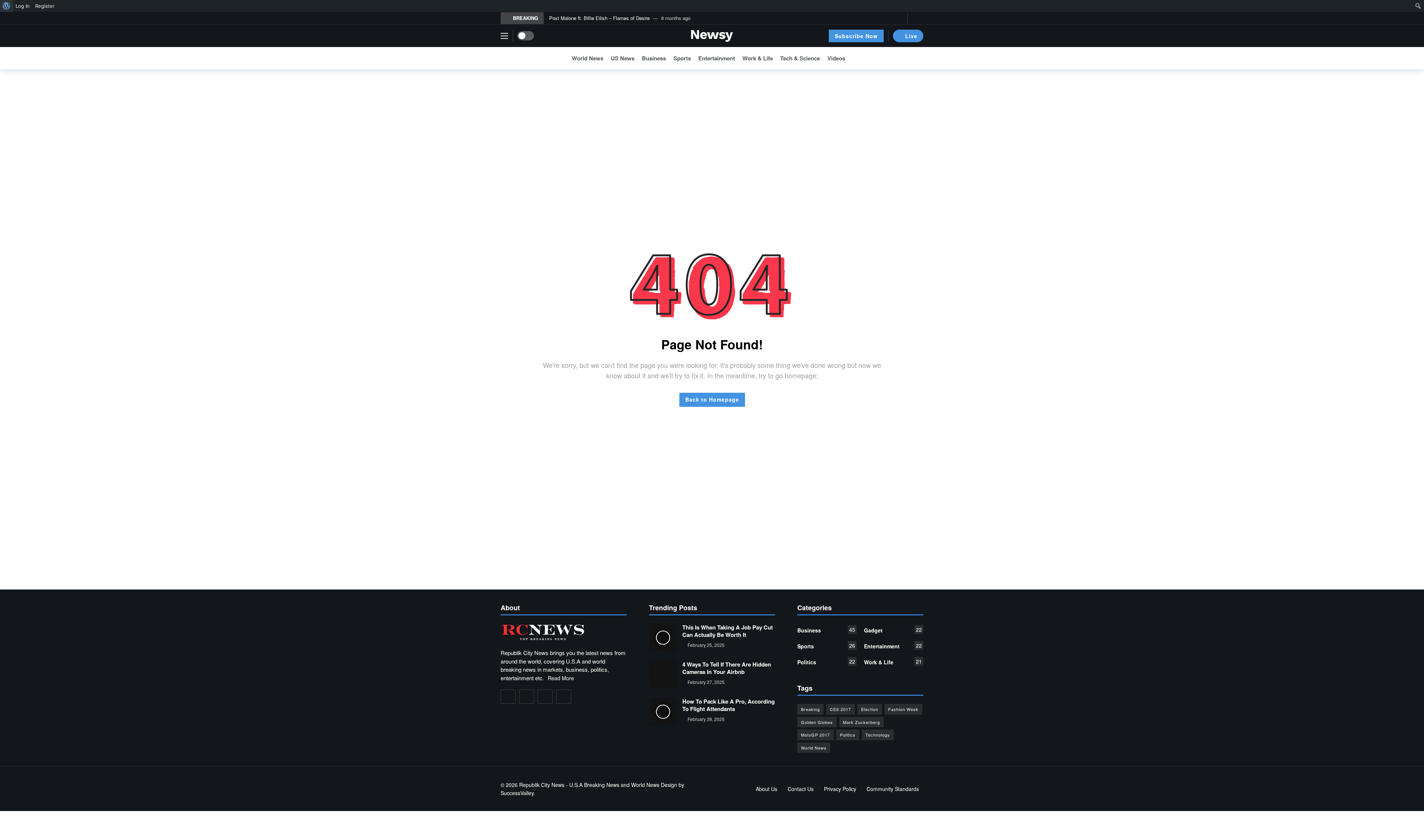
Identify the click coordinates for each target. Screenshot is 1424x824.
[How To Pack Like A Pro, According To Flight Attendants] (663, 711)
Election (869, 709)
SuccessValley (517, 793)
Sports (826, 646)
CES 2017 (840, 709)
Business (826, 630)
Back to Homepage (712, 399)
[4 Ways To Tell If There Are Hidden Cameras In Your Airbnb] (663, 674)
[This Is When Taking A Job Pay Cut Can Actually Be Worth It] (663, 637)
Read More (561, 678)
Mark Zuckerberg (861, 722)
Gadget (893, 630)
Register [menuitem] (45, 6)
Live (911, 36)
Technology (878, 735)
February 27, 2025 (706, 682)
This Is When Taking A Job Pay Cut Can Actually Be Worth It (727, 631)
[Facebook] (877, 18)
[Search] (917, 58)
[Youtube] (900, 18)
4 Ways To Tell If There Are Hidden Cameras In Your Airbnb (726, 668)
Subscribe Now (856, 36)
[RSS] (563, 697)
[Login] (917, 18)
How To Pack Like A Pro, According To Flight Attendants (728, 705)
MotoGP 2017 (815, 735)
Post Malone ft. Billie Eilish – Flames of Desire (599, 17)
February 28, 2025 (706, 719)
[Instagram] (545, 697)
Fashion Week (903, 709)
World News (814, 748)
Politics (826, 662)
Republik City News (541, 784)
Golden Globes (817, 722)
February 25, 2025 (706, 645)
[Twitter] (888, 18)
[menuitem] (6, 6)
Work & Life (893, 662)
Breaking (810, 709)
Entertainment (893, 646)
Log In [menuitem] (23, 6)
